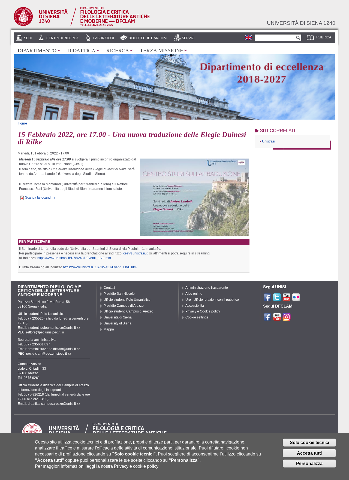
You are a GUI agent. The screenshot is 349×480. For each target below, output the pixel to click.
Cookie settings (196, 317)
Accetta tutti (309, 453)
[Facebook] (267, 299)
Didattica (81, 50)
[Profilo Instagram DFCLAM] (286, 319)
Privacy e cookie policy (136, 466)
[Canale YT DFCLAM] (277, 319)
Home (22, 123)
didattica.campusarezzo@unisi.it (52, 404)
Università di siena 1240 (301, 23)
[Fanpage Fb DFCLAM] (267, 319)
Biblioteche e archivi (148, 38)
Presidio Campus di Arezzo (124, 306)
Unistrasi (268, 141)
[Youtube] (286, 299)
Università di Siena (118, 317)
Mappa (109, 329)
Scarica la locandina (40, 197)
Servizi (188, 38)
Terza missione (161, 50)
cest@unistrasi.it (135, 253)
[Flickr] (296, 299)
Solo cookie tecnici (309, 442)
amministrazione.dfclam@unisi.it (52, 349)
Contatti (109, 288)
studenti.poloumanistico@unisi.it (52, 328)
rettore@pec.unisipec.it (43, 332)
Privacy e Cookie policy (202, 311)
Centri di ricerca (62, 38)
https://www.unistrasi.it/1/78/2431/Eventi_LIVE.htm (74, 258)
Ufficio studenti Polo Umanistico (127, 300)
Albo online (193, 294)
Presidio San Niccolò (119, 294)
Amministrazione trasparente (206, 288)
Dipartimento (37, 50)
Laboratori (103, 38)
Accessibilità (194, 306)
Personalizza (309, 463)
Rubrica (323, 37)
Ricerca (117, 50)
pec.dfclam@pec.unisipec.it (46, 354)
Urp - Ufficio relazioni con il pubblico (212, 300)
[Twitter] (277, 299)
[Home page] (82, 25)
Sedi (28, 38)
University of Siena (117, 323)
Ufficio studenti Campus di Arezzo (128, 311)
